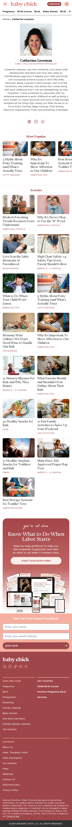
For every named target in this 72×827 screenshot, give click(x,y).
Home (6, 19)
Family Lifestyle (12, 707)
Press (5, 768)
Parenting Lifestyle (14, 229)
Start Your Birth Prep (36, 560)
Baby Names (50, 11)
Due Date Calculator (14, 718)
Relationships (11, 268)
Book (37, 11)
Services (42, 697)
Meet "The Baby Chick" (15, 752)
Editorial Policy (11, 784)
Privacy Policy (10, 790)
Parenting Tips (38, 175)
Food (5, 429)
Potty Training (11, 175)
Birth (63, 11)
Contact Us (9, 779)
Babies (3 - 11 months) (49, 268)
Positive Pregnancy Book (51, 691)
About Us (8, 747)
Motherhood (10, 351)
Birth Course (24, 11)
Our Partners (10, 763)
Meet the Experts (12, 757)
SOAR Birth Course (48, 686)
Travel (6, 472)
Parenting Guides (13, 508)
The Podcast (10, 729)
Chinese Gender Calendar (17, 724)
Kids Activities (46, 433)
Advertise (8, 774)
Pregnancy (9, 11)
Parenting (8, 702)
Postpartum (9, 697)
